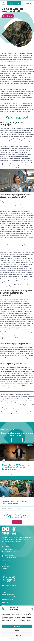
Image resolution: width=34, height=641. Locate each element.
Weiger (17, 631)
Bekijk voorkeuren (17, 635)
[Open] (29, 3)
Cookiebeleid (12, 639)
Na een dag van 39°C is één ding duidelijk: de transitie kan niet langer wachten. (15, 467)
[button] (31, 609)
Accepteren (17, 626)
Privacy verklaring (20, 639)
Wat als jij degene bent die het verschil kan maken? (14, 502)
